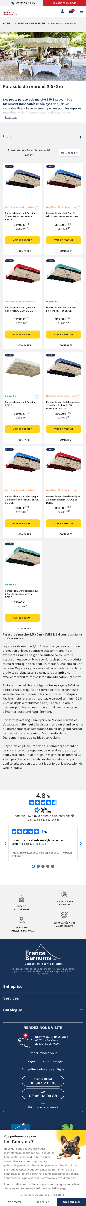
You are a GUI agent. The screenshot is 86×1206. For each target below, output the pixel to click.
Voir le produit (22, 240)
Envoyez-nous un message (43, 1061)
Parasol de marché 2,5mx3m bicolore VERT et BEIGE (61, 309)
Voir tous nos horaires (42, 1107)
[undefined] (72, 815)
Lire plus (11, 117)
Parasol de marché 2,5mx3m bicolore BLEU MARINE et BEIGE (20, 216)
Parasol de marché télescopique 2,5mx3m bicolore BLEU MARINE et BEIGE (63, 405)
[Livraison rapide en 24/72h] (64, 894)
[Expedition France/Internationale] (21, 920)
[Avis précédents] (5, 843)
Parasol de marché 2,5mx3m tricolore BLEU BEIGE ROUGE (62, 215)
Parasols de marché (32, 23)
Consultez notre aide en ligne (43, 1069)
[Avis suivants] (81, 843)
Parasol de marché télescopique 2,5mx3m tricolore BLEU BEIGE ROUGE (22, 499)
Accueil (7, 23)
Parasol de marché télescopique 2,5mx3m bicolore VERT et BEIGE (21, 594)
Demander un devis (64, 3)
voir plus (41, 843)
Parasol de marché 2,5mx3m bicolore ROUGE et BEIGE (20, 309)
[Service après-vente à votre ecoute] (64, 915)
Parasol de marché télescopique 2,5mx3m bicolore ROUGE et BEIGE (63, 499)
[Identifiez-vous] (63, 11)
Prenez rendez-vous (43, 1053)
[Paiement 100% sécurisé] (21, 899)
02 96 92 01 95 (25, 3)
